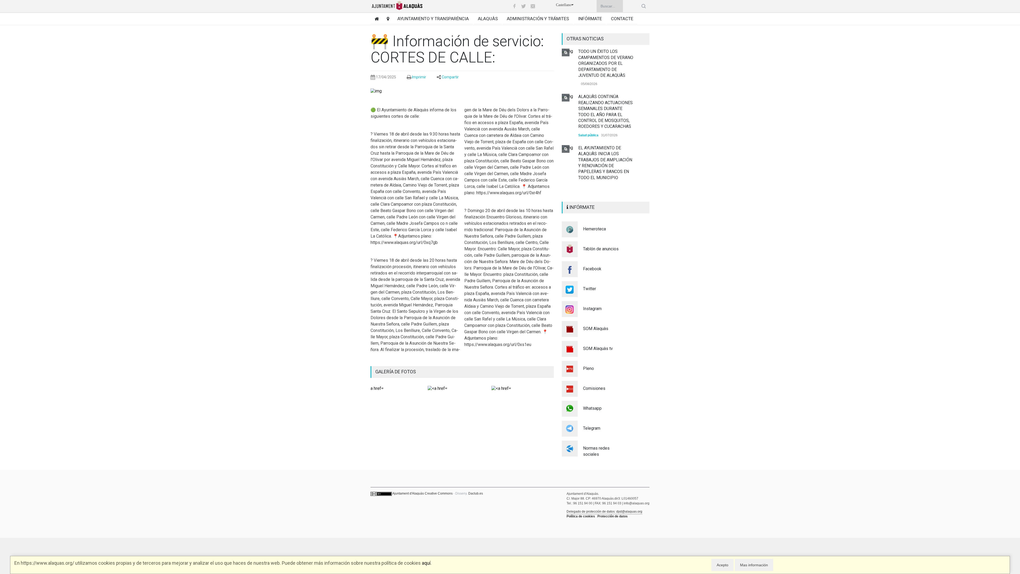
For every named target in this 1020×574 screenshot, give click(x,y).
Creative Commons (439, 493)
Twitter (589, 288)
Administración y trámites (538, 18)
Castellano (563, 5)
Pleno (588, 368)
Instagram (592, 308)
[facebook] (514, 6)
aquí (426, 563)
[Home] (375, 18)
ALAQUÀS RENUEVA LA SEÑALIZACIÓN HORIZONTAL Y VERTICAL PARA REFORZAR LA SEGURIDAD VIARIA (602, 166)
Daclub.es (475, 493)
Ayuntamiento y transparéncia (433, 18)
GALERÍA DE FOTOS (395, 371)
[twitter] (524, 6)
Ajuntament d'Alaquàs (408, 493)
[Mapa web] (386, 18)
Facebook (592, 268)
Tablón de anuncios (601, 248)
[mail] (533, 6)
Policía (583, 187)
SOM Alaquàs (595, 328)
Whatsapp (592, 408)
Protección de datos (612, 516)
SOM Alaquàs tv (598, 348)
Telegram (591, 428)
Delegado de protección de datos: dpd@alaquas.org (604, 511)
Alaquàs (488, 18)
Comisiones (594, 388)
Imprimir (419, 77)
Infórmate (590, 18)
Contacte (622, 18)
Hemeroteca (594, 228)
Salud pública (588, 94)
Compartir (450, 77)
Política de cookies (581, 516)
